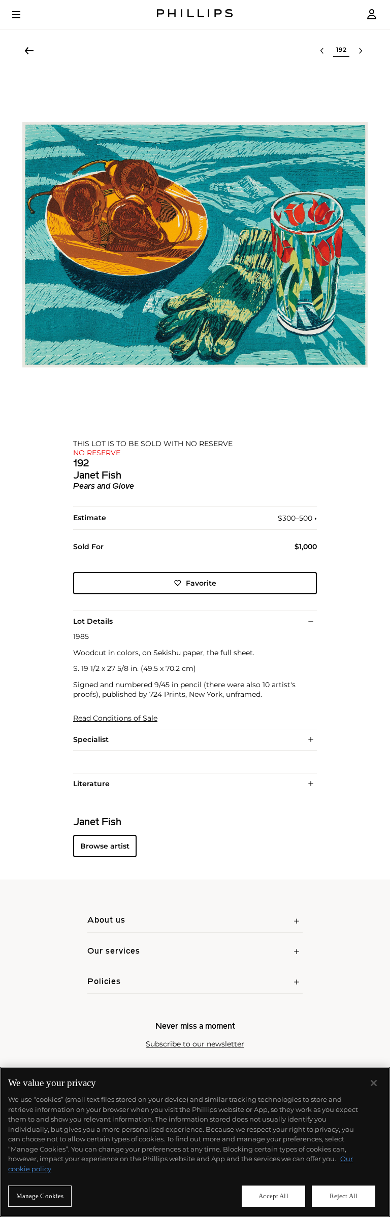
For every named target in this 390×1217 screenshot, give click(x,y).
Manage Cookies (40, 1196)
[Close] (374, 1083)
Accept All (273, 1196)
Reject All (344, 1196)
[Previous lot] (322, 51)
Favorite (201, 583)
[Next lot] (360, 51)
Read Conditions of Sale (115, 718)
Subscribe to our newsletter (195, 1044)
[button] (195, 244)
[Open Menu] (23, 15)
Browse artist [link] (104, 846)
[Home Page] (195, 14)
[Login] (372, 14)
